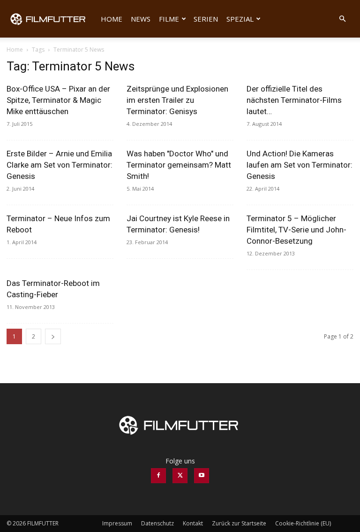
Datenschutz (157, 523)
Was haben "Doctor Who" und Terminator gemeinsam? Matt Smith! (179, 165)
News (140, 18)
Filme (169, 18)
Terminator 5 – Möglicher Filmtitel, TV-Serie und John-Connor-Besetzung (296, 230)
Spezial (240, 18)
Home (111, 18)
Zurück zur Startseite (239, 523)
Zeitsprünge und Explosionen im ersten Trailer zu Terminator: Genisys (177, 100)
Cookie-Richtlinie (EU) (303, 523)
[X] (180, 475)
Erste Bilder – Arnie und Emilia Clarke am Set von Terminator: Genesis (59, 165)
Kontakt (193, 523)
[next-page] (53, 336)
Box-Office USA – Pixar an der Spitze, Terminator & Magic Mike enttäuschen (58, 100)
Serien (206, 18)
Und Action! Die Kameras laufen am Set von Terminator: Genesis (299, 165)
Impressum (117, 523)
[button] (342, 19)
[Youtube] (201, 475)
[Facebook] (158, 475)
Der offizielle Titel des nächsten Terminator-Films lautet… (294, 100)
